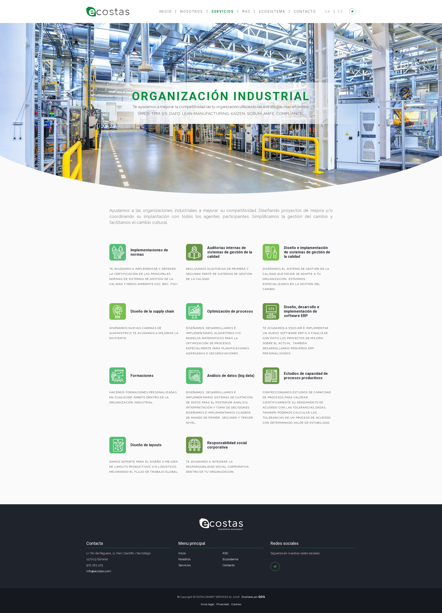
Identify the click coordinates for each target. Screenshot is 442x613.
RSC (246, 11)
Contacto (305, 11)
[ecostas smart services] (107, 12)
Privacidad (222, 604)
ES (340, 11)
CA (328, 11)
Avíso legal (207, 604)
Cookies (236, 604)
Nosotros (191, 11)
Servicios (223, 11)
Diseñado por (253, 596)
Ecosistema (272, 11)
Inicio (165, 11)
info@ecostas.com (98, 571)
